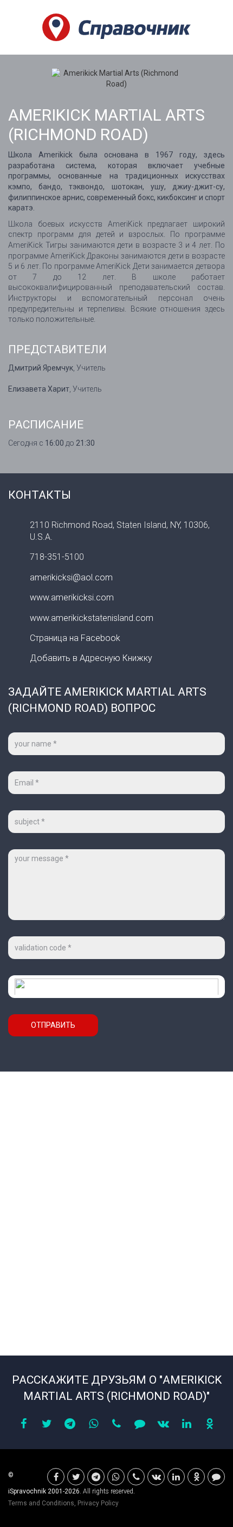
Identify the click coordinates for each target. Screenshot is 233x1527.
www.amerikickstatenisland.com (91, 618)
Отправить (53, 1025)
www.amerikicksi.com (72, 597)
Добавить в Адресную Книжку (91, 658)
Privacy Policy (98, 1503)
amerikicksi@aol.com (71, 577)
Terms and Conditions (41, 1503)
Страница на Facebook (75, 638)
